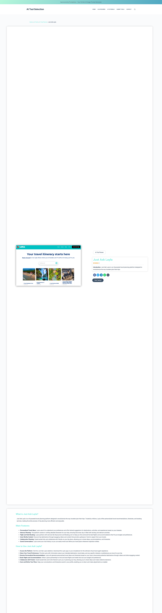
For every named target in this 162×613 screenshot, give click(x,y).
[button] (94, 275)
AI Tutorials (110, 9)
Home (94, 9)
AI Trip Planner (43, 22)
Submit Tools (120, 9)
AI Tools (36, 22)
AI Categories (101, 9)
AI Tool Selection (35, 9)
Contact (128, 9)
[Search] (134, 9)
